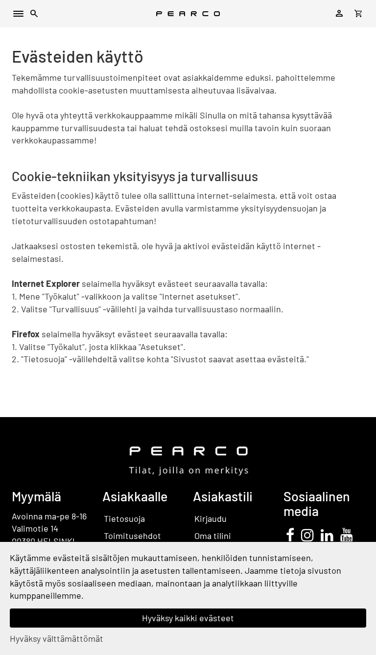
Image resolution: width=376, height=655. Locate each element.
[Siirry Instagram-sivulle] (307, 534)
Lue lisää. (104, 595)
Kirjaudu (210, 518)
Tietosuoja (124, 518)
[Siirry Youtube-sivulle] (346, 534)
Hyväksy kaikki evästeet (188, 617)
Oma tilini (212, 535)
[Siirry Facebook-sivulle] (290, 534)
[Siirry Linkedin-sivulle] (327, 534)
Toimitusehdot (132, 535)
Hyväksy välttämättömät (56, 638)
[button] (34, 15)
